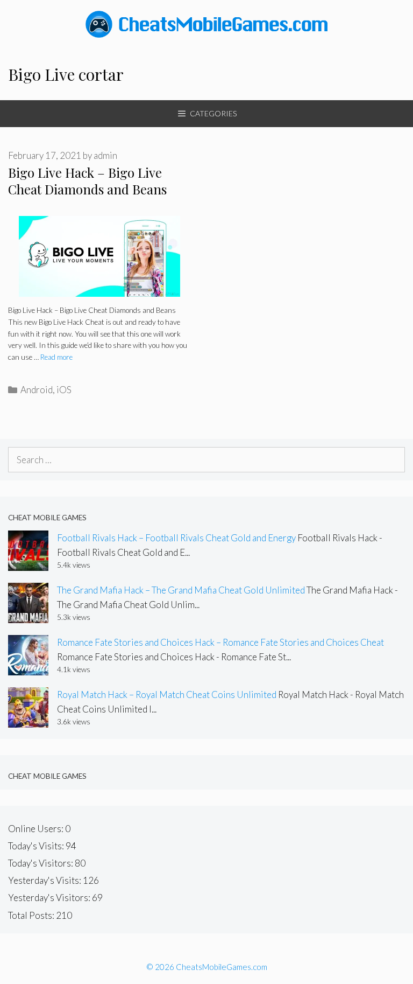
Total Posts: (32, 915)
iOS (64, 389)
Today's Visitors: (41, 863)
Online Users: (36, 828)
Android (36, 389)
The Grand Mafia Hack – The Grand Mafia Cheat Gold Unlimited (181, 590)
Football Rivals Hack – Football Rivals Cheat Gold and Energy (176, 537)
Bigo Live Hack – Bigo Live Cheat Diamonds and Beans (87, 181)
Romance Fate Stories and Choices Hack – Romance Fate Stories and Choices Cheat (220, 642)
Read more (56, 357)
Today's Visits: (37, 846)
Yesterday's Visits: (45, 880)
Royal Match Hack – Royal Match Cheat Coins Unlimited (166, 694)
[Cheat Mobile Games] (206, 23)
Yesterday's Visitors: (50, 897)
